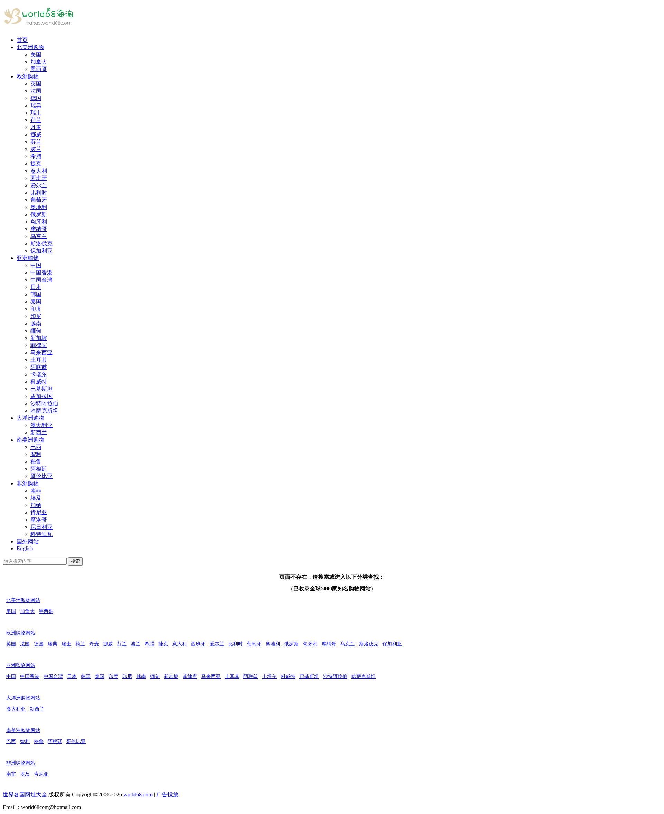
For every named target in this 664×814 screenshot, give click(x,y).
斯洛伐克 (41, 243)
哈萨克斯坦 (44, 411)
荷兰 (36, 120)
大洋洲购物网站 (23, 697)
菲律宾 (38, 345)
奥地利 (38, 207)
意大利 (38, 171)
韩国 (36, 294)
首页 (22, 40)
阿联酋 (38, 367)
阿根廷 (38, 469)
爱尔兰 (38, 185)
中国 (36, 265)
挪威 (36, 134)
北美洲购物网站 (23, 600)
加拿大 (38, 62)
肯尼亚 (38, 512)
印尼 (36, 316)
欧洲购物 (28, 76)
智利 (36, 454)
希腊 (36, 156)
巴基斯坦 (41, 389)
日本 (36, 287)
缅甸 (36, 331)
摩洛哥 (38, 520)
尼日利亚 (41, 527)
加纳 (36, 505)
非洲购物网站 (20, 763)
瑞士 (36, 113)
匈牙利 (38, 222)
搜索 (75, 561)
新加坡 (38, 338)
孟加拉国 (41, 396)
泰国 (36, 302)
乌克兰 (38, 236)
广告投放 (167, 794)
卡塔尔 (38, 374)
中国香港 (41, 272)
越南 (36, 323)
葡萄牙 (38, 200)
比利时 (38, 193)
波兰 (36, 149)
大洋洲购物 (30, 418)
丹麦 (36, 127)
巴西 (36, 447)
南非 (36, 491)
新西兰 (38, 432)
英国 (36, 84)
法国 (36, 91)
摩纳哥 (38, 229)
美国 (36, 54)
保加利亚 (41, 251)
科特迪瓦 (41, 534)
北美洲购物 (30, 47)
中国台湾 (41, 280)
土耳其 (38, 360)
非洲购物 (28, 483)
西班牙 (38, 178)
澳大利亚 (41, 425)
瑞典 (36, 105)
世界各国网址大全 (25, 794)
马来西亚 (41, 352)
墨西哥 (38, 69)
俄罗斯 (38, 214)
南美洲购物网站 (23, 730)
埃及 (36, 498)
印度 (36, 309)
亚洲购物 (28, 258)
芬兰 (36, 142)
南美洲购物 (30, 440)
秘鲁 (36, 461)
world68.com (138, 794)
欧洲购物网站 (20, 632)
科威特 (38, 382)
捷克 (36, 163)
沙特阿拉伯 (44, 403)
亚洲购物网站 (20, 665)
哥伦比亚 (41, 476)
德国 (36, 98)
